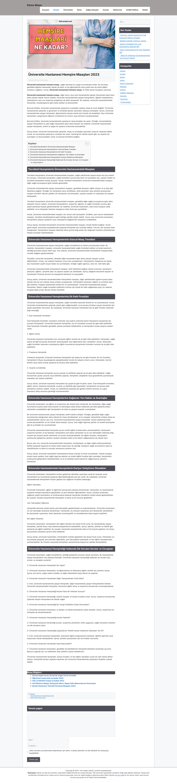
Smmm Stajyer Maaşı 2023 (38, 697)
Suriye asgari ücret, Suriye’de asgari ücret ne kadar (54, 675)
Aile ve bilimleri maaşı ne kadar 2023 (48, 681)
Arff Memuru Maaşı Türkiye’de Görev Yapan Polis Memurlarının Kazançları (64, 683)
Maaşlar (56, 10)
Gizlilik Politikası (132, 10)
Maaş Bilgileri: (38, 162)
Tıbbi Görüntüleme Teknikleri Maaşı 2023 (42, 696)
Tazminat (124, 99)
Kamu (122, 80)
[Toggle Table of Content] (86, 143)
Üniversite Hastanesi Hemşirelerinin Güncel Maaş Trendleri (53, 149)
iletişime (118, 775)
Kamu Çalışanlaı (126, 84)
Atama (122, 71)
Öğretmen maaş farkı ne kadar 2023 (47, 678)
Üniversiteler (68, 10)
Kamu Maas (34, 5)
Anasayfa (45, 10)
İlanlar (79, 10)
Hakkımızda (117, 10)
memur (123, 90)
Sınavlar (106, 10)
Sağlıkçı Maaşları (92, 10)
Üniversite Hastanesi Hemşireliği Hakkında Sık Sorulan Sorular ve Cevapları (59, 160)
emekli (122, 74)
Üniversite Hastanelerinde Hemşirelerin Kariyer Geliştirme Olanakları (56, 157)
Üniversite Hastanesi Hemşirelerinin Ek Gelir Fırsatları (50, 152)
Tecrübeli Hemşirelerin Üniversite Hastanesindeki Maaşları (52, 147)
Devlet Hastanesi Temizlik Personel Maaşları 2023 (54, 686)
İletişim (145, 10)
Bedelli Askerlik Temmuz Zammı (133, 41)
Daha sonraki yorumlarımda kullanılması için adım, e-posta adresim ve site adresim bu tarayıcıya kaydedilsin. (69, 752)
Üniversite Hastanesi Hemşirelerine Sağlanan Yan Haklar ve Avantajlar (57, 155)
